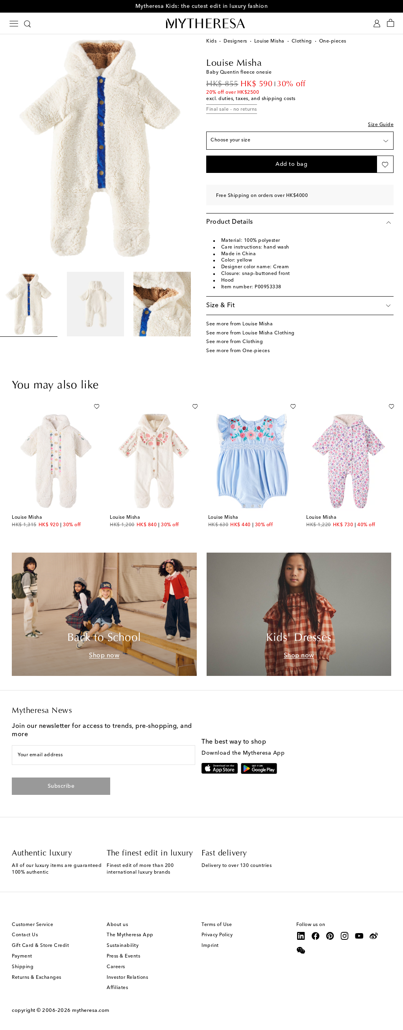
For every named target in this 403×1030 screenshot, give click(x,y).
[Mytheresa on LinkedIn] (301, 936)
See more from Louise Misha (239, 324)
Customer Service (32, 924)
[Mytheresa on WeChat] (301, 950)
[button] (291, 164)
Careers (116, 967)
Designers (235, 41)
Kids (211, 41)
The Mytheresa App (130, 935)
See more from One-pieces (238, 351)
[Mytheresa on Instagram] (344, 936)
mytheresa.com (90, 1010)
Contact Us (25, 935)
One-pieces (332, 41)
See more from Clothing (234, 342)
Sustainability (123, 945)
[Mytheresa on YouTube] (359, 936)
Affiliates (117, 987)
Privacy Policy (217, 935)
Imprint (210, 945)
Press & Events (123, 956)
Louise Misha (269, 41)
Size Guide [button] (381, 124)
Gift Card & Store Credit (40, 945)
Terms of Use (217, 924)
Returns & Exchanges (36, 977)
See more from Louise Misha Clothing (250, 333)
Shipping (22, 967)
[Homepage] (201, 23)
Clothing (302, 41)
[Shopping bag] (390, 23)
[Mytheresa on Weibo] (374, 936)
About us (117, 924)
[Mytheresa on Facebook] (315, 936)
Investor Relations (127, 977)
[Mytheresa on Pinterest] (330, 936)
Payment (22, 956)
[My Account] (377, 23)
